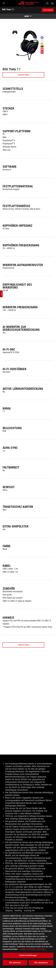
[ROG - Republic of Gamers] (28, 3)
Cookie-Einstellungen (28, 955)
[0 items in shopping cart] (52, 3)
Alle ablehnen (15, 962)
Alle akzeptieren (41, 962)
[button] (3, 3)
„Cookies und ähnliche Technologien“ (33, 949)
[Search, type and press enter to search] (47, 3)
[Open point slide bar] (1, 293)
